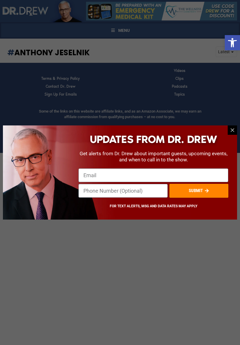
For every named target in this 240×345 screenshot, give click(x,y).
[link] (232, 42)
